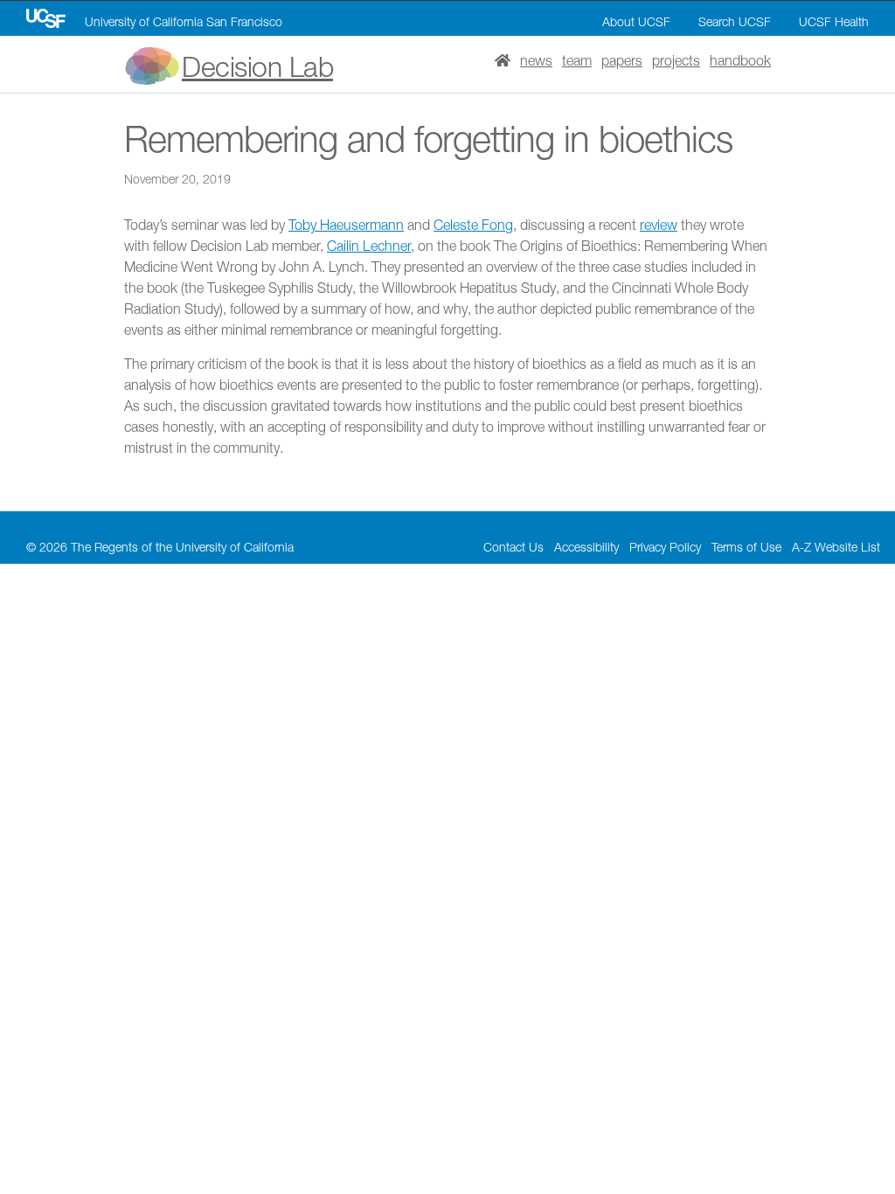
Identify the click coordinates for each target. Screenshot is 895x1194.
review (658, 225)
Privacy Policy (665, 546)
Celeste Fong (473, 225)
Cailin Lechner (369, 245)
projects (676, 60)
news (536, 60)
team (577, 60)
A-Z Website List (836, 546)
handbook (740, 60)
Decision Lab (257, 66)
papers (621, 60)
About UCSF (636, 21)
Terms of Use (746, 546)
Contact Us (513, 546)
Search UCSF (734, 21)
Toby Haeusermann (346, 225)
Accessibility (586, 546)
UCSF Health (834, 21)
